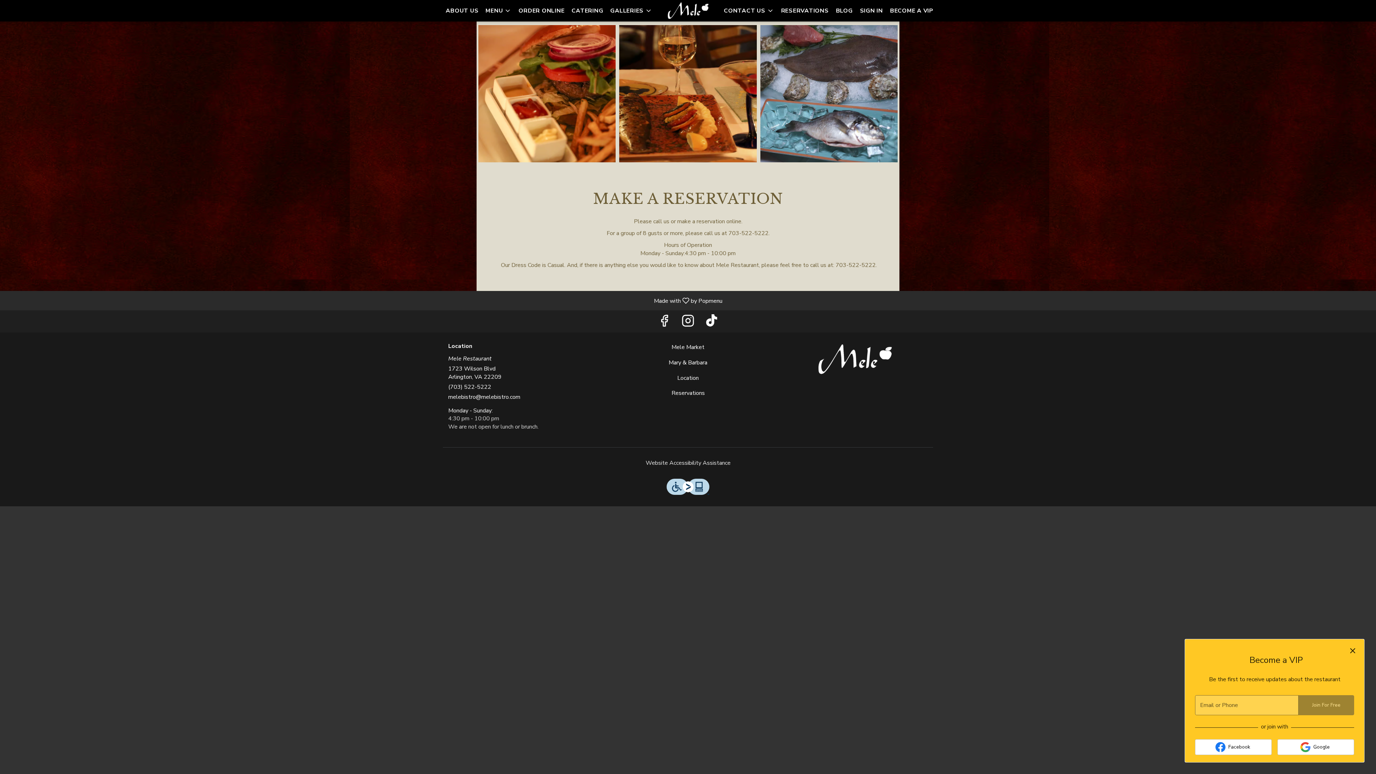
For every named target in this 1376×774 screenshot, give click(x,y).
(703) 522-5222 (469, 387)
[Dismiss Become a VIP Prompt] (1352, 650)
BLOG (844, 11)
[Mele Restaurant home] (688, 11)
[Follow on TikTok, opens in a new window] (711, 323)
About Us (462, 11)
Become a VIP (911, 11)
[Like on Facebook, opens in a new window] (664, 323)
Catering (587, 11)
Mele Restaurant (855, 359)
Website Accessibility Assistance (688, 463)
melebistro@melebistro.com (484, 397)
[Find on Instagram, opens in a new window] (688, 323)
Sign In (871, 11)
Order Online (541, 11)
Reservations (805, 11)
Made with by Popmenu (363, 300)
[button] (498, 11)
